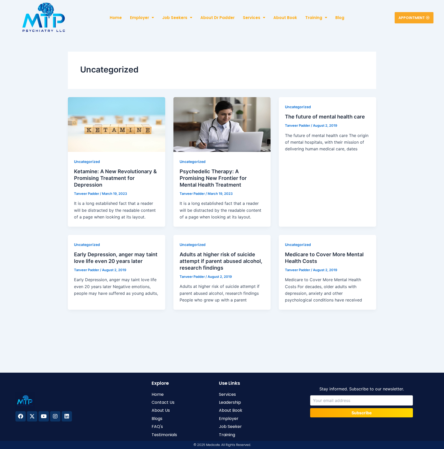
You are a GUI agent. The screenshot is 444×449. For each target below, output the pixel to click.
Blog (339, 17)
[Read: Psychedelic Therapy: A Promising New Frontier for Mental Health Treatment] (222, 124)
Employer (139, 17)
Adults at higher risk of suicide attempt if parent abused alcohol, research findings (221, 261)
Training (313, 17)
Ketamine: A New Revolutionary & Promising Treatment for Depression (115, 178)
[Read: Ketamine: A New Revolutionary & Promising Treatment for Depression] (116, 124)
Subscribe (361, 412)
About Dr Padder (217, 17)
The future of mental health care (325, 117)
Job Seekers (174, 17)
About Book (285, 17)
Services (251, 17)
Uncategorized (87, 161)
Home (116, 17)
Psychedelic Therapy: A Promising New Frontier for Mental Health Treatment (213, 178)
